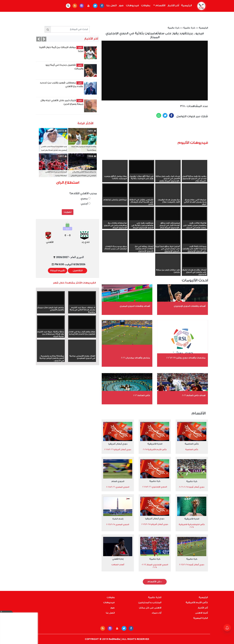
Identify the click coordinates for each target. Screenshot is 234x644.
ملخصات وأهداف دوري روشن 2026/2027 (186, 358)
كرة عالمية (189, 28)
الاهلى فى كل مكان (150, 608)
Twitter (165, 115)
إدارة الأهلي (117, 559)
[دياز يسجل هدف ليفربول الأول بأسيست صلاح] (168, 196)
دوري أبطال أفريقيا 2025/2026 (117, 449)
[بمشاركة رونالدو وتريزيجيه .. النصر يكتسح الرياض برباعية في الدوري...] (51, 352)
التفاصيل (77, 270)
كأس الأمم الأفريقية (197, 602)
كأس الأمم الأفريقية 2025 (155, 449)
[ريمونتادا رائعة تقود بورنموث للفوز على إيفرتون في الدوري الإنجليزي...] (194, 237)
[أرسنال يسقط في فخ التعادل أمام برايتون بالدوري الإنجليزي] (141, 237)
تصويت (67, 212)
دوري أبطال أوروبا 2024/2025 (191, 564)
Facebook (171, 115)
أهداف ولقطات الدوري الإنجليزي (190, 306)
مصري (84, 198)
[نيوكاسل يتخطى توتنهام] (115, 191)
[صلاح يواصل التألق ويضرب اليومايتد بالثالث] (115, 173)
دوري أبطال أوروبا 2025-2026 (191, 487)
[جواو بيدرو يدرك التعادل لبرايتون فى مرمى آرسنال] (115, 243)
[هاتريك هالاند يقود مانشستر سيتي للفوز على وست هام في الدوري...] (194, 214)
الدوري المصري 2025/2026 (117, 487)
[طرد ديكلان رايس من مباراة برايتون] (168, 266)
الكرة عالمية (154, 597)
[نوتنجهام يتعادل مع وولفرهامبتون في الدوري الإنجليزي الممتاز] (115, 214)
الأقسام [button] (160, 5)
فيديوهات (132, 5)
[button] (38, 39)
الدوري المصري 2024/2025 (117, 524)
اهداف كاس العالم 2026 (194, 395)
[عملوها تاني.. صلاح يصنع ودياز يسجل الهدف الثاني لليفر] (194, 196)
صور (121, 5)
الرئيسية (186, 5)
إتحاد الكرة (117, 519)
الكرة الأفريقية (154, 444)
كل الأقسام (155, 581)
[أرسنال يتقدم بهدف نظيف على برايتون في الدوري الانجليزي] (194, 261)
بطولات (145, 5)
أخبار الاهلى (201, 613)
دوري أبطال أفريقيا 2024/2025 (155, 524)
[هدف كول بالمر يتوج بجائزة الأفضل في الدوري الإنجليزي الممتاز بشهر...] (168, 173)
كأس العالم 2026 (141, 395)
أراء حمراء (156, 613)
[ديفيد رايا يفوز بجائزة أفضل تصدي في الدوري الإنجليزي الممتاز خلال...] (194, 173)
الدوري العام (117, 481)
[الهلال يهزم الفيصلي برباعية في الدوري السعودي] (82, 352)
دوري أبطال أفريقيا (117, 444)
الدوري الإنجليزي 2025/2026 (154, 487)
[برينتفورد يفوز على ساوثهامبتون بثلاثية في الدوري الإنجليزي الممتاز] (141, 214)
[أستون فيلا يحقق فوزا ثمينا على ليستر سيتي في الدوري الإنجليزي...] (168, 237)
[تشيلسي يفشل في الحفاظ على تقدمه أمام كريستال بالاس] (141, 191)
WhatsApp (158, 115)
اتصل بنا (111, 5)
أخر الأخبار (173, 5)
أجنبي (84, 203)
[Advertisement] (159, 130)
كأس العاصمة (192, 444)
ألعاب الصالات (117, 564)
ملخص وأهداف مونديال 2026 (135, 358)
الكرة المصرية (200, 618)
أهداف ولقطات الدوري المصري (135, 306)
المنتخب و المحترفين (149, 602)
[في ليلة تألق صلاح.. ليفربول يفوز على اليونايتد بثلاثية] (141, 167)
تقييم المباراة (57, 270)
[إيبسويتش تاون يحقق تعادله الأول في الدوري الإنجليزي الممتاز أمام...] (168, 214)
